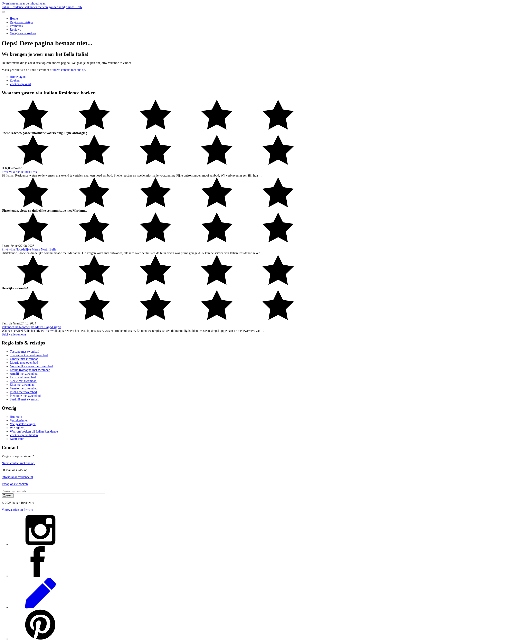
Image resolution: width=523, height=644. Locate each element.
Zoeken (15, 80)
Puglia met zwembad (23, 392)
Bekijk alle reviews (14, 334)
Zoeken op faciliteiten (24, 435)
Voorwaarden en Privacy (18, 509)
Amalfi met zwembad (24, 373)
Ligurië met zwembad (24, 362)
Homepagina (18, 76)
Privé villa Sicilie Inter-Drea (20, 171)
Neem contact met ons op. (18, 463)
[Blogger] (40, 607)
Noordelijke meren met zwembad (31, 366)
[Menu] (3, 11)
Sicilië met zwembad (23, 381)
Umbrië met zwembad (24, 359)
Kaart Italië (17, 439)
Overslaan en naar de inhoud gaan (24, 3)
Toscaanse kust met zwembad (29, 355)
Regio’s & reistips (21, 22)
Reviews (15, 29)
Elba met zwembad (22, 384)
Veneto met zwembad (24, 388)
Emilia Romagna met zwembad (30, 370)
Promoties (16, 26)
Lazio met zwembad (23, 377)
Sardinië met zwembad (24, 399)
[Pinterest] (40, 639)
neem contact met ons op (69, 70)
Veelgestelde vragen (23, 424)
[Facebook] (40, 576)
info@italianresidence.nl (17, 477)
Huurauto (16, 416)
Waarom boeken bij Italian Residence (34, 431)
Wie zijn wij (17, 427)
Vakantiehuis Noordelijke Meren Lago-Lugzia (31, 327)
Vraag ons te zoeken (23, 33)
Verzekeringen (19, 420)
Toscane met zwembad (24, 351)
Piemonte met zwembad (25, 395)
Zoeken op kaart (20, 84)
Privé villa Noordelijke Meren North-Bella (29, 249)
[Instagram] (40, 544)
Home (14, 18)
